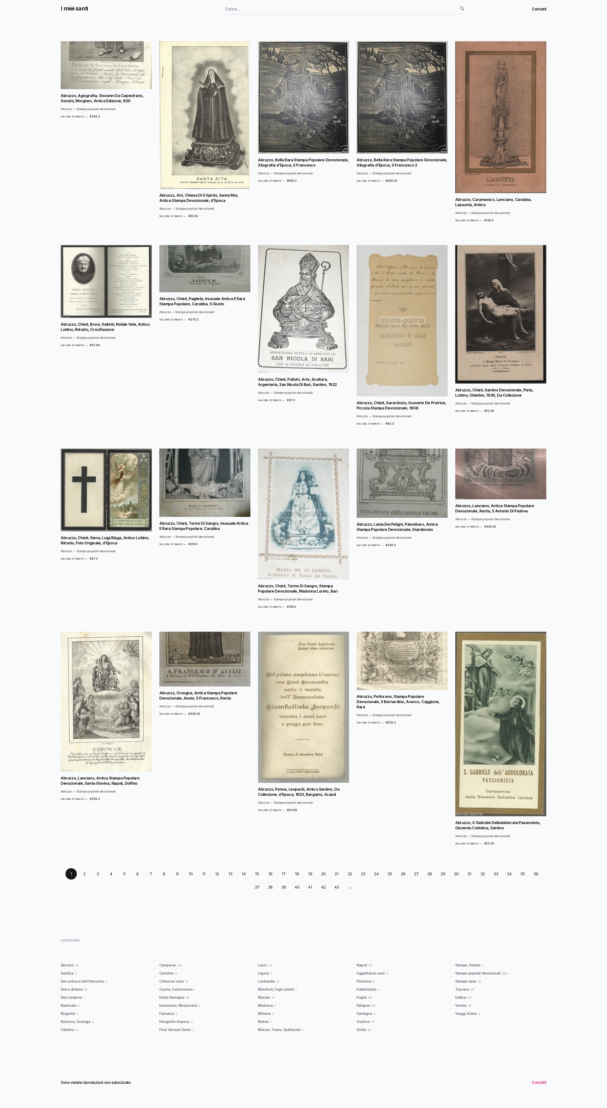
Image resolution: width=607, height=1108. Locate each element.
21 (337, 874)
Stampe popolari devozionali (96, 109)
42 (323, 887)
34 (509, 874)
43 (336, 887)
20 (323, 874)
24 (376, 874)
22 (350, 874)
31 (469, 874)
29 (443, 874)
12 (217, 874)
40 (296, 887)
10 (191, 874)
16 (270, 874)
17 (284, 874)
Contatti (539, 9)
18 (297, 874)
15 (257, 874)
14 (244, 874)
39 (283, 887)
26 (403, 874)
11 (204, 874)
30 (456, 874)
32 (483, 874)
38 (270, 887)
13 (230, 874)
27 (416, 874)
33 (496, 874)
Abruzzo (66, 109)
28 (430, 874)
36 (536, 874)
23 (363, 874)
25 (390, 874)
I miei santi (74, 8)
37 (257, 887)
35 (522, 874)
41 (310, 887)
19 (310, 874)
